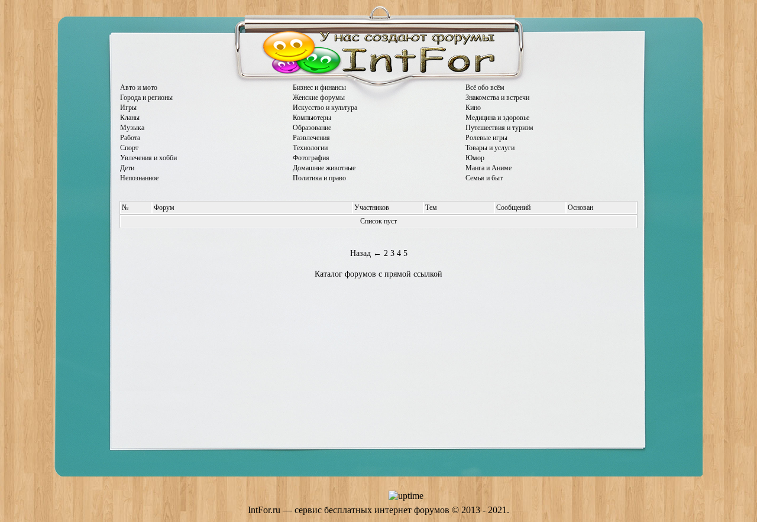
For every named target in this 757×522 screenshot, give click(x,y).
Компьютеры (312, 118)
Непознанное (139, 178)
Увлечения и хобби (148, 158)
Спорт (129, 148)
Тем (431, 207)
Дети (127, 168)
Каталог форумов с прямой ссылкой (378, 274)
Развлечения (311, 138)
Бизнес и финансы (319, 87)
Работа (130, 138)
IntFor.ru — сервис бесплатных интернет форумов (348, 510)
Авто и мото (138, 87)
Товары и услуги (490, 148)
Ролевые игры (486, 138)
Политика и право (319, 178)
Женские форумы (319, 97)
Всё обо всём (484, 87)
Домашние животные (324, 168)
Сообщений (513, 207)
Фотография (311, 158)
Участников (371, 207)
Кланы (130, 118)
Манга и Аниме (488, 168)
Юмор (474, 158)
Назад (360, 253)
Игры (128, 107)
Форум (164, 207)
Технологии (310, 148)
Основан (580, 207)
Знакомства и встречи (497, 97)
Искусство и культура (325, 107)
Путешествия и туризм (499, 128)
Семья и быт (484, 178)
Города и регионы (146, 97)
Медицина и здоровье (497, 118)
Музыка (132, 128)
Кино (473, 107)
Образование (312, 128)
